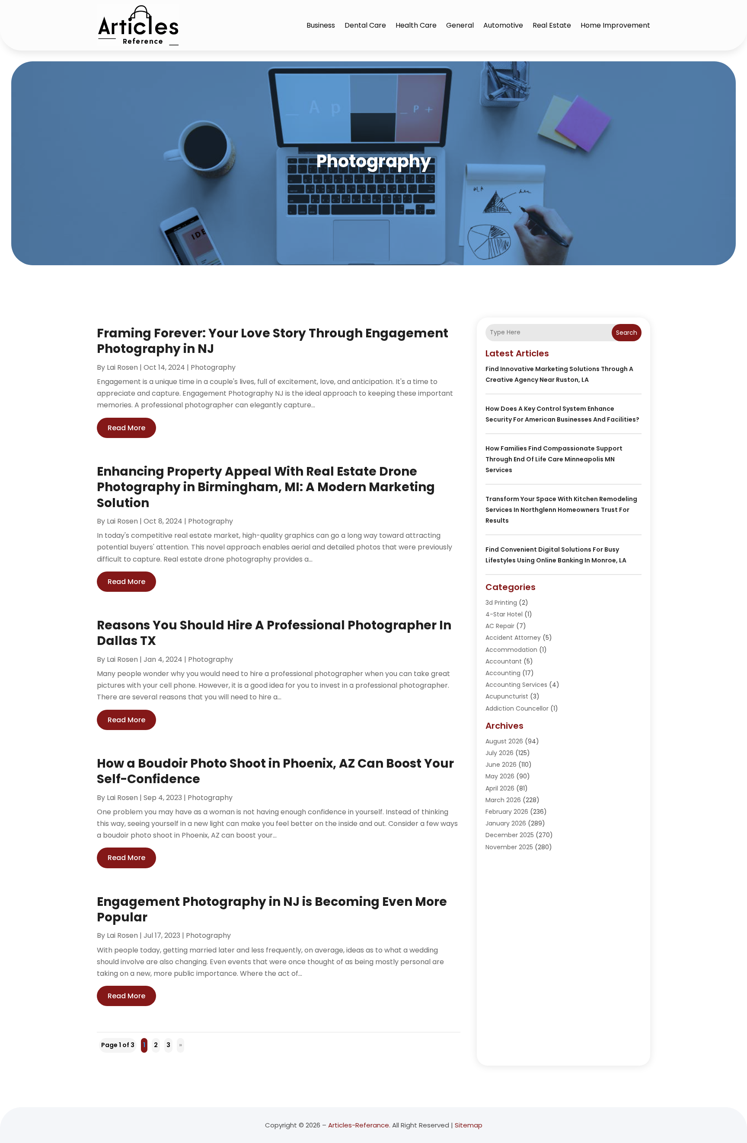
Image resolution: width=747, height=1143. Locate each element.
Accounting (502, 673)
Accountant (503, 661)
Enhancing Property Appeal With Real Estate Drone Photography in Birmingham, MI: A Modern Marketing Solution (266, 487)
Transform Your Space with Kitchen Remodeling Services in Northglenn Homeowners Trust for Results (561, 510)
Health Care (416, 25)
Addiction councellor (517, 708)
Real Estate (552, 25)
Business (320, 25)
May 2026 (499, 776)
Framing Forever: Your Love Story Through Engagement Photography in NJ (272, 341)
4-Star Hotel (504, 614)
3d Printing (501, 602)
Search (626, 332)
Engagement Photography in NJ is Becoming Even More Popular (272, 909)
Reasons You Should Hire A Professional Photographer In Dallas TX (274, 633)
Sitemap (468, 1125)
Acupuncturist (506, 696)
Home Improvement (615, 25)
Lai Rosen (122, 367)
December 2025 (509, 835)
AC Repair (499, 626)
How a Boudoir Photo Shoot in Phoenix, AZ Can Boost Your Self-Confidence (275, 771)
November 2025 (509, 847)
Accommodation (511, 649)
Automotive (503, 25)
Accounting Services (516, 684)
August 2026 (504, 741)
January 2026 (505, 823)
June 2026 (501, 764)
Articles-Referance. (359, 1125)
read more (126, 428)
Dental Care (365, 25)
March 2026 (503, 800)
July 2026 (499, 753)
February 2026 (506, 811)
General (460, 25)
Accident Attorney (513, 637)
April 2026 (499, 788)
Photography (213, 367)
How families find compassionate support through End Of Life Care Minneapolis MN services (553, 459)
